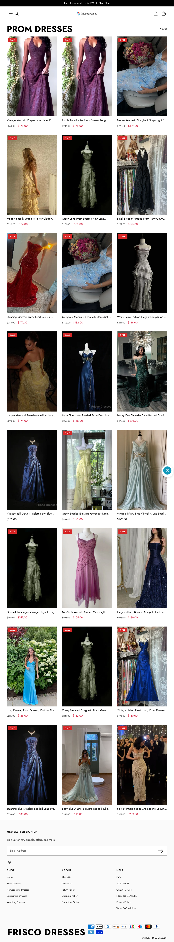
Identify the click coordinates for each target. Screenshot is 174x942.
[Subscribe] (161, 850)
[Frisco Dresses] (87, 13)
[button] (167, 479)
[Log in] (155, 13)
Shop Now (104, 3)
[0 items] (163, 13)
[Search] (16, 13)
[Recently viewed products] (167, 470)
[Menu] (10, 13)
